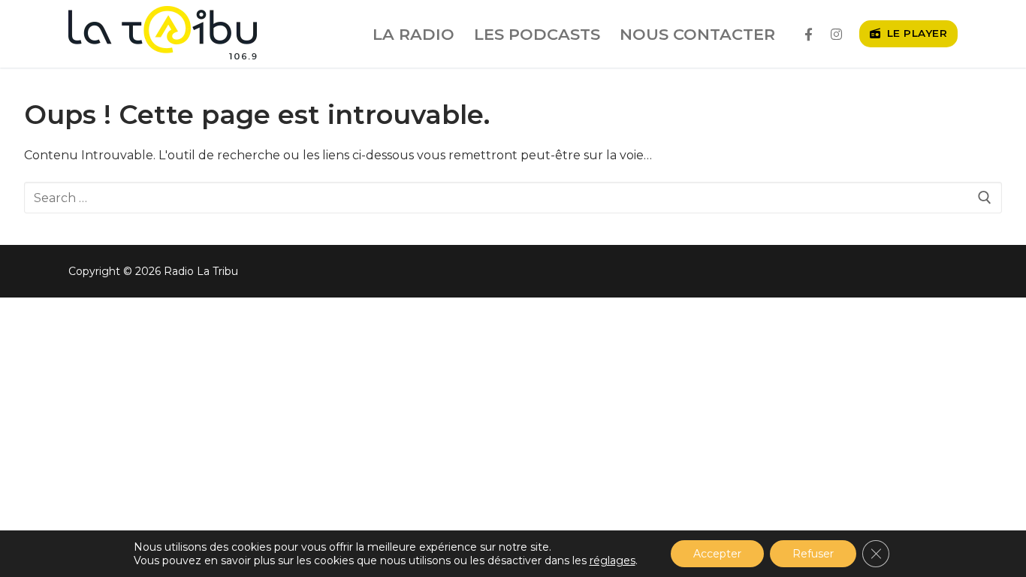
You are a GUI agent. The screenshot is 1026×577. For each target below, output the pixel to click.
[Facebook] (808, 34)
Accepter (717, 553)
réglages (612, 560)
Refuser (813, 553)
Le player (915, 33)
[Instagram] (836, 34)
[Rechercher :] (513, 197)
